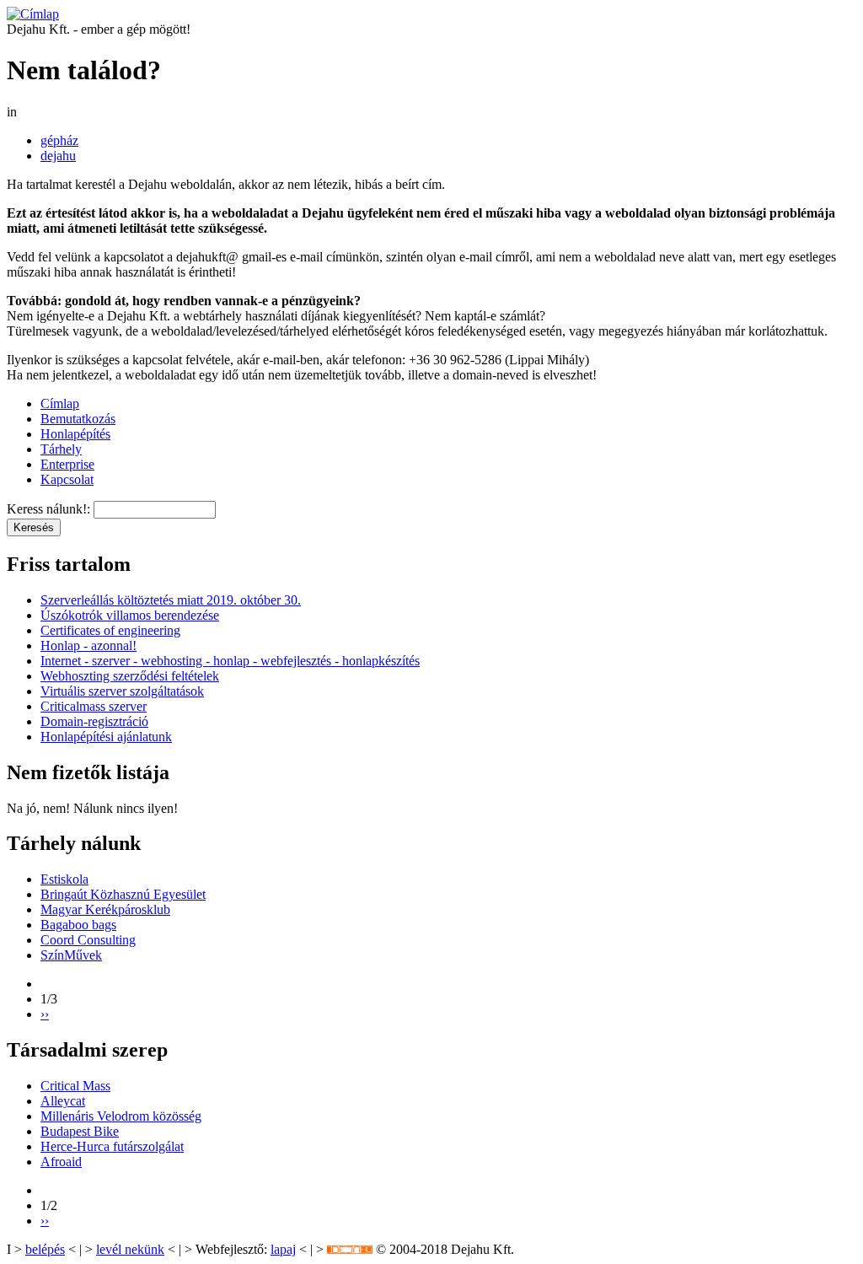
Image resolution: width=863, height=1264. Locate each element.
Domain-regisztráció (94, 721)
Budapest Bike (79, 1131)
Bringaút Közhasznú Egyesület (123, 894)
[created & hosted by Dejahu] (350, 1249)
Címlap (59, 403)
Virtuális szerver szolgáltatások (122, 691)
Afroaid (61, 1161)
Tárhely (61, 449)
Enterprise (67, 464)
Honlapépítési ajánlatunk (106, 736)
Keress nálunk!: (50, 509)
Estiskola (64, 879)
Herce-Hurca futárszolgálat (112, 1146)
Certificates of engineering (110, 630)
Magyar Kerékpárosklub (105, 909)
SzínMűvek (71, 955)
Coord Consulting (88, 940)
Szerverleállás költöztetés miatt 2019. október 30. (170, 600)
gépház (59, 140)
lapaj (283, 1249)
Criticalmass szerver (93, 706)
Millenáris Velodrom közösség (120, 1116)
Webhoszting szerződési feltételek (129, 676)
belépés (45, 1249)
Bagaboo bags (78, 924)
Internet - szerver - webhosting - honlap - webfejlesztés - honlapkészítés (230, 661)
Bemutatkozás (77, 418)
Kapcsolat (67, 479)
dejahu (58, 155)
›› (44, 1014)
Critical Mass (75, 1085)
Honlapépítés (75, 434)
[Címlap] (33, 14)
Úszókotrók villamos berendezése (129, 615)
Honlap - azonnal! (88, 645)
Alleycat (62, 1101)
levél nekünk (130, 1249)
